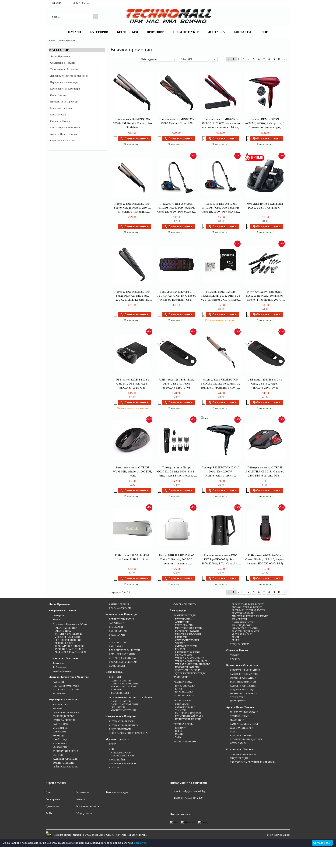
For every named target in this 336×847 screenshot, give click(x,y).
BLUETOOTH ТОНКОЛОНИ (244, 712)
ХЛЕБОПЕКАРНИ (184, 625)
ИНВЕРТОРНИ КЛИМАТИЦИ (245, 670)
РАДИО (233, 732)
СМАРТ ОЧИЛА (63, 631)
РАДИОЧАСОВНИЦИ (241, 735)
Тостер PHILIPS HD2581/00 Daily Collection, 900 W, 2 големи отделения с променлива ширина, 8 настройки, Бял (176, 560)
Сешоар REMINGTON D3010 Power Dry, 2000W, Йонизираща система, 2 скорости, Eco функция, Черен (220, 472)
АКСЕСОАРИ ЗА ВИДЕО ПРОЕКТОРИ (129, 733)
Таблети (56, 619)
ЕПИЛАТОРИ (182, 704)
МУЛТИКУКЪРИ (183, 619)
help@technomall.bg (194, 791)
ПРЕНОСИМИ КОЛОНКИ (68, 640)
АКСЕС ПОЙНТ (117, 760)
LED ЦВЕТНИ (118, 707)
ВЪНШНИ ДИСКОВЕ (63, 716)
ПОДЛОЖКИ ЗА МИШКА (66, 712)
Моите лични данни (278, 835)
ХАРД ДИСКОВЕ (117, 642)
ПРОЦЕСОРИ (116, 627)
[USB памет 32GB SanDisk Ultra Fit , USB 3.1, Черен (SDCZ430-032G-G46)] (132, 352)
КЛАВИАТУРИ (60, 704)
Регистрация (53, 799)
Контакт (80, 799)
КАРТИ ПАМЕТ (61, 724)
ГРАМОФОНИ (237, 720)
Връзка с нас (53, 806)
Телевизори (58, 663)
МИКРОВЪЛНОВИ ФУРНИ (189, 628)
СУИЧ (112, 749)
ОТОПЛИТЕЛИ (237, 697)
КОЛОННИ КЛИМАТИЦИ (243, 678)
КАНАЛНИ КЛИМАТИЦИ (243, 686)
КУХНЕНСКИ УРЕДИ (184, 615)
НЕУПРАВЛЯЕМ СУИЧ (123, 756)
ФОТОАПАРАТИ (238, 743)
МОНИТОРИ (59, 693)
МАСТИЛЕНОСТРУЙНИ (123, 686)
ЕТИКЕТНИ (116, 689)
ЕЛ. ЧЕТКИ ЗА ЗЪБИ (183, 695)
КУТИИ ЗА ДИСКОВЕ (64, 720)
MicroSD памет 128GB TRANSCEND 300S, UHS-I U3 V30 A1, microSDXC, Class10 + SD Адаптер (220, 296)
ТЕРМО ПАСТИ (117, 666)
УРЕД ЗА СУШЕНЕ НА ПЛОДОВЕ (192, 664)
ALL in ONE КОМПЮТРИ (66, 689)
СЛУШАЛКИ (59, 732)
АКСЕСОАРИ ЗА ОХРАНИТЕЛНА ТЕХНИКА (253, 762)
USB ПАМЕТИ (60, 728)
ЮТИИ (178, 689)
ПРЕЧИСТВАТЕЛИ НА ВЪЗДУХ (248, 604)
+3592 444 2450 (80, 3)
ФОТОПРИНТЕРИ (120, 693)
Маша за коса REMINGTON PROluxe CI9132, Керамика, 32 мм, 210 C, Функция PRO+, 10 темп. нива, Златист (220, 384)
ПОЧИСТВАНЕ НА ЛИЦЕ (188, 719)
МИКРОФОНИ (60, 747)
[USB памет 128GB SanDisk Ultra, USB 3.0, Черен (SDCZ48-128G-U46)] (177, 352)
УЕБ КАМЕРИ (60, 743)
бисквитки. (140, 842)
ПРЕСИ (179, 731)
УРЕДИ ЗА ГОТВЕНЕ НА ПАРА (191, 661)
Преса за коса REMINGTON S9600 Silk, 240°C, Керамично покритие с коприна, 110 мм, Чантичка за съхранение (220, 123)
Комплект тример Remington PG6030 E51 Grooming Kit (265, 205)
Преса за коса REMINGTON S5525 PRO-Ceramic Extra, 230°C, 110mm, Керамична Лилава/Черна (132, 296)
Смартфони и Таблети (62, 610)
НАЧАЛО (74, 31)
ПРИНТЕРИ (115, 677)
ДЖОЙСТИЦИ (60, 739)
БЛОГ (264, 31)
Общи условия (84, 813)
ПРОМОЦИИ (155, 31)
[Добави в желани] (115, 138)
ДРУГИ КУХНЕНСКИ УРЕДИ (190, 673)
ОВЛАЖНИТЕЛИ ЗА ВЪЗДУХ (247, 607)
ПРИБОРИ (235, 659)
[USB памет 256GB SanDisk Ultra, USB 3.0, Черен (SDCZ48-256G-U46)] (265, 352)
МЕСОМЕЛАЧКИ (183, 655)
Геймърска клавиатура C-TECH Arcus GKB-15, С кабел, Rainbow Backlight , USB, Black (176, 296)
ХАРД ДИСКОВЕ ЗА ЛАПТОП (124, 650)
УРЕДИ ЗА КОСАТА (183, 724)
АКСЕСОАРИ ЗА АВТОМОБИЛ (71, 652)
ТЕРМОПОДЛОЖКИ (242, 625)
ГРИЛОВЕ (180, 649)
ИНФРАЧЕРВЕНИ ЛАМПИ (245, 628)
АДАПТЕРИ (115, 767)
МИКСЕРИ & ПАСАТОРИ (188, 634)
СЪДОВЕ (234, 655)
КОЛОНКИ (58, 736)
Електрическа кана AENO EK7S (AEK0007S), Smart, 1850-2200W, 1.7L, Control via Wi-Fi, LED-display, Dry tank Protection (221, 560)
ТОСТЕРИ (180, 643)
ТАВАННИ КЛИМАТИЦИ (243, 682)
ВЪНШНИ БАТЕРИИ (65, 643)
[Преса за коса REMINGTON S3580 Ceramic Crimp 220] (177, 92)
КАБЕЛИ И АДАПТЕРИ (65, 759)
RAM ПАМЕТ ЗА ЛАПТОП (122, 654)
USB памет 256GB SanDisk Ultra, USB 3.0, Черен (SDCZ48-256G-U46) (264, 383)
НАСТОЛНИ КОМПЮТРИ (66, 686)
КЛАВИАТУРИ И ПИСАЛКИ (69, 646)
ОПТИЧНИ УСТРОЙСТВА (122, 658)
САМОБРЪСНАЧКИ (185, 707)
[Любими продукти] (278, 16)
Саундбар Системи (62, 671)
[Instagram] (285, 3)
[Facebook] (280, 3)
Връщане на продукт (118, 792)
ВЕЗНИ (235, 637)
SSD (111, 638)
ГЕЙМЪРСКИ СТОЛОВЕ (65, 767)
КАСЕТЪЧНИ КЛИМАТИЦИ (244, 674)
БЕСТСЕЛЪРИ (127, 31)
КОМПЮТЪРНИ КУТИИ (121, 619)
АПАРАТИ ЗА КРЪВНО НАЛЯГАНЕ (250, 616)
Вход (48, 792)
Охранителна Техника (239, 749)
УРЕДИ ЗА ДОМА (182, 682)
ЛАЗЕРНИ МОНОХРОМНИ (125, 684)
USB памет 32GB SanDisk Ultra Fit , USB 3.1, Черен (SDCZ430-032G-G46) (132, 383)
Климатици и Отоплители (242, 665)
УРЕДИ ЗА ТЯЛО (182, 700)
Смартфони (58, 615)
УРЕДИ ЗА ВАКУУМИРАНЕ (189, 658)
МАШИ (179, 734)
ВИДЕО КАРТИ (117, 635)
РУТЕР (112, 744)
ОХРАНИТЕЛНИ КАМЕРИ (243, 754)
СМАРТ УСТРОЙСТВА (185, 604)
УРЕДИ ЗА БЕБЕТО (240, 644)
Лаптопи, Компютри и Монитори (69, 677)
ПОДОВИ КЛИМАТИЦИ (242, 689)
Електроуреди (178, 610)
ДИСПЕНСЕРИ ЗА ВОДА (188, 670)
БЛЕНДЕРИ (181, 637)
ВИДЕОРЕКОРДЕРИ (240, 758)
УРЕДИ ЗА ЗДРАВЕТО (184, 741)
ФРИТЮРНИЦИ (183, 622)
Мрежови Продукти (117, 739)
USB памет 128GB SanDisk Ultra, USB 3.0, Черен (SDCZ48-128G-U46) (176, 383)
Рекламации (83, 792)
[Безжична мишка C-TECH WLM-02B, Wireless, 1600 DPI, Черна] (132, 440)
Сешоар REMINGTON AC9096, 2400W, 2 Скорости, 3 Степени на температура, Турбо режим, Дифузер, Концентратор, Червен (265, 123)
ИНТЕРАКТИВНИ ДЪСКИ (122, 721)
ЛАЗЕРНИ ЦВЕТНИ (121, 681)
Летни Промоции (59, 604)
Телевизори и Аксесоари (63, 658)
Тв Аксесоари (59, 667)
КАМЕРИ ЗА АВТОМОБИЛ (244, 724)
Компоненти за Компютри (121, 614)
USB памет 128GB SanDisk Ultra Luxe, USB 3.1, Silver (132, 557)
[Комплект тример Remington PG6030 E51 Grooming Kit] (265, 177)
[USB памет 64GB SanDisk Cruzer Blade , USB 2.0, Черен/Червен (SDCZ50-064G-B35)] (264, 528)
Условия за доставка (87, 806)
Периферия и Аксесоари (63, 699)
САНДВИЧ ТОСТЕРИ (186, 646)
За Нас (49, 813)
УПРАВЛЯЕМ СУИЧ (121, 753)
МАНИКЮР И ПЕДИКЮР (188, 713)
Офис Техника (114, 672)
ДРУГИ (235, 640)
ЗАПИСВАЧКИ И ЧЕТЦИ (65, 751)
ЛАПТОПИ (58, 682)
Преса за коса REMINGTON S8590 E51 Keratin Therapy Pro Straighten (132, 123)
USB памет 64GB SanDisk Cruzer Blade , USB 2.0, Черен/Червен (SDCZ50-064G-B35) (264, 559)
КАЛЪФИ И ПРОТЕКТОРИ (68, 634)
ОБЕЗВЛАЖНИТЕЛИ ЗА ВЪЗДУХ (249, 610)
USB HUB (58, 755)
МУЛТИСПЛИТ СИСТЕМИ (243, 693)
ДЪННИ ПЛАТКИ (118, 631)
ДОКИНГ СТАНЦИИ (63, 763)
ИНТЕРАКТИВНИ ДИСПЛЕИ (123, 725)
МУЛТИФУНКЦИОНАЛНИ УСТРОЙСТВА (130, 697)
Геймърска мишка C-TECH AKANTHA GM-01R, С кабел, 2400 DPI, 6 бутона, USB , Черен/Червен (264, 472)
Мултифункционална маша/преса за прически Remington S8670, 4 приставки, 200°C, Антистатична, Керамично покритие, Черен (264, 296)
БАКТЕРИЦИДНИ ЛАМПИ (245, 631)
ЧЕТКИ (178, 737)
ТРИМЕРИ (180, 710)
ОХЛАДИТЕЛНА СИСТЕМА (123, 662)
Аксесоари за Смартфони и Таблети (70, 624)
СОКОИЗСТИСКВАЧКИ (187, 640)
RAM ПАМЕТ (116, 646)
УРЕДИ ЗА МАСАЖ (242, 634)
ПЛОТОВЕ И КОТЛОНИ (187, 667)
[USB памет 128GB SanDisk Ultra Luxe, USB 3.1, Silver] (132, 528)
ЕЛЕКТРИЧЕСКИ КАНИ (187, 652)
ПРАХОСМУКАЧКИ (185, 686)
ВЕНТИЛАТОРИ (238, 701)
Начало (52, 41)
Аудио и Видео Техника (240, 707)
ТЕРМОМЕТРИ (239, 619)
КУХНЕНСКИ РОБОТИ (187, 631)
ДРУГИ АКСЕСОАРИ (120, 608)
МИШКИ (57, 708)
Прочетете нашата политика (131, 835)
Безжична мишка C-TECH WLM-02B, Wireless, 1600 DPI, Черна (132, 471)
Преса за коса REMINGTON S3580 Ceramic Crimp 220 (177, 121)
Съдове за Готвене (237, 650)
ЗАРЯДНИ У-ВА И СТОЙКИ (69, 649)
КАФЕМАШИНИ (181, 677)
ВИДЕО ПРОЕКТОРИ (120, 729)
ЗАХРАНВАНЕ (116, 623)
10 (279, 59)
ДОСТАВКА (216, 31)
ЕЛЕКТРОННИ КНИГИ (241, 728)
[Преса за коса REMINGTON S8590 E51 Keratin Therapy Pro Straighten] (132, 92)
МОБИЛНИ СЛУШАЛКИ (67, 637)
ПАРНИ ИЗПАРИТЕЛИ (243, 622)
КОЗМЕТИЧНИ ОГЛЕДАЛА (189, 716)
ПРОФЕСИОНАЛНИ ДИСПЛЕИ (246, 739)
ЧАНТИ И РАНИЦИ (119, 604)
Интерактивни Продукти (121, 716)
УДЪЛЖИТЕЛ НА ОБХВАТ (122, 763)
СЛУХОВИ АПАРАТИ (243, 613)
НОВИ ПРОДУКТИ (186, 31)
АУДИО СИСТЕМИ (239, 716)
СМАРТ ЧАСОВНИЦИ (66, 628)
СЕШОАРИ (180, 728)
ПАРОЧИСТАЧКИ (184, 692)
